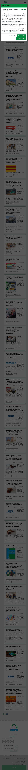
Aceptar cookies (21, 35)
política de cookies (13, 31)
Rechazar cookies (21, 38)
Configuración (12, 35)
